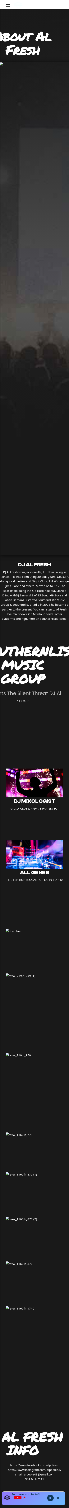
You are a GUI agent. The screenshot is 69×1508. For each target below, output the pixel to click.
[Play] (50, 1498)
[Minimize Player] (58, 1498)
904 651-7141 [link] (34, 1479)
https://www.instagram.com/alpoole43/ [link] (34, 1470)
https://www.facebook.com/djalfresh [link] (34, 1465)
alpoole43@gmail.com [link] (39, 1474)
